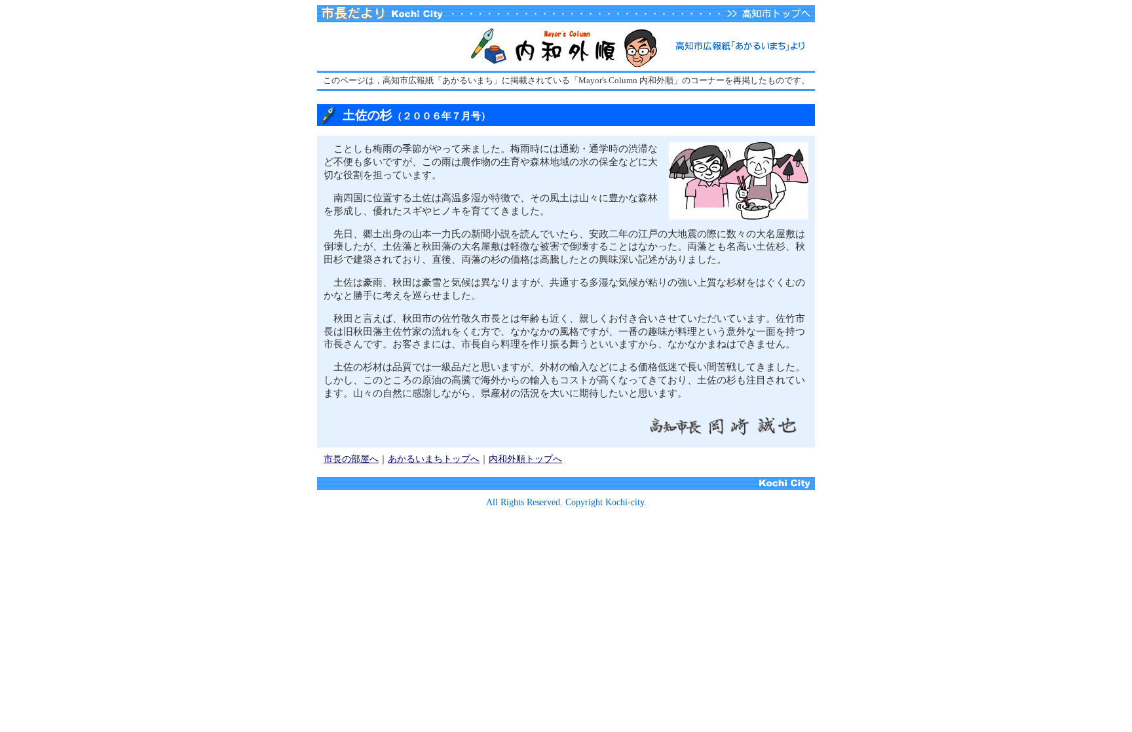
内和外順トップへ (525, 458)
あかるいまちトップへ (434, 458)
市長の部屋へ (351, 458)
